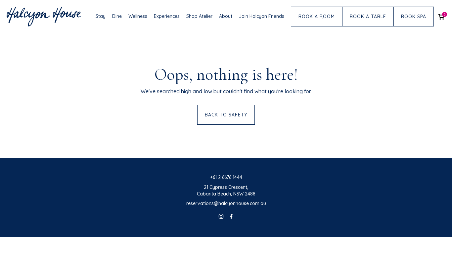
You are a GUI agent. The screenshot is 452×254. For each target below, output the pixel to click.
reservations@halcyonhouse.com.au (226, 203)
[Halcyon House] (44, 16)
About (225, 16)
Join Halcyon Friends (261, 16)
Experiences (167, 16)
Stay (101, 16)
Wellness (137, 16)
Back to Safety (226, 115)
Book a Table (368, 17)
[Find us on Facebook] (231, 217)
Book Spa (413, 17)
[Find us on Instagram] (221, 217)
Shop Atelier (199, 16)
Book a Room (316, 17)
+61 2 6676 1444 (226, 177)
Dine (117, 16)
